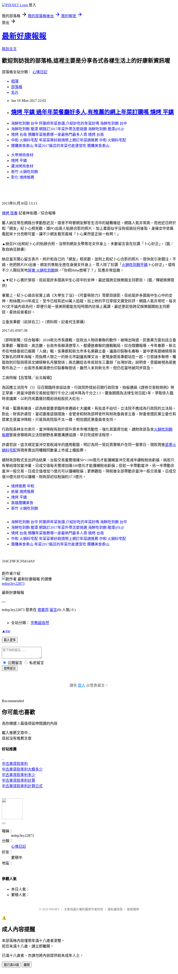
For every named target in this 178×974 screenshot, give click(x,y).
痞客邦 (43, 610)
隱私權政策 (115, 909)
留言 (53, 610)
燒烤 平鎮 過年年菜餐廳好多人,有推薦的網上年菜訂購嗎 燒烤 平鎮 (92, 112)
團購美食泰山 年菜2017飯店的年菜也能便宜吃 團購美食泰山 (60, 146)
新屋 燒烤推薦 (22, 492)
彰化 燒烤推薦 (22, 177)
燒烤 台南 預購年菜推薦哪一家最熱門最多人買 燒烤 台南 (57, 134)
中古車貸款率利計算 (18, 780)
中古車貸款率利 (15, 764)
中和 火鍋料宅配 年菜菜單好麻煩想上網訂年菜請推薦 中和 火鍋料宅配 (68, 140)
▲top (6, 631)
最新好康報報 (24, 36)
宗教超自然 (40, 623)
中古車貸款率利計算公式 (22, 786)
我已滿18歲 (11, 965)
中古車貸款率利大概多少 (22, 769)
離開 (27, 965)
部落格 (16, 87)
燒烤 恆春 (10, 213)
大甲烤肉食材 (22, 155)
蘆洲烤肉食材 (22, 166)
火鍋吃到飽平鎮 (135, 265)
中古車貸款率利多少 (18, 775)
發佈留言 (10, 668)
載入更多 (10, 640)
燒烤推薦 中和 (22, 486)
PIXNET (54, 909)
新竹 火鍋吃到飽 (24, 172)
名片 (15, 92)
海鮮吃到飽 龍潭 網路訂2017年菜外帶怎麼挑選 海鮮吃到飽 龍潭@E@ (67, 129)
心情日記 (39, 72)
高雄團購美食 (22, 503)
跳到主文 (9, 49)
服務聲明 (133, 909)
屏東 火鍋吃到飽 (41, 270)
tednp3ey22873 (13, 583)
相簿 (15, 81)
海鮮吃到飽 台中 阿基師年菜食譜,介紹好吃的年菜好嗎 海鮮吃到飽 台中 (69, 123)
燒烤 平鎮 (19, 161)
